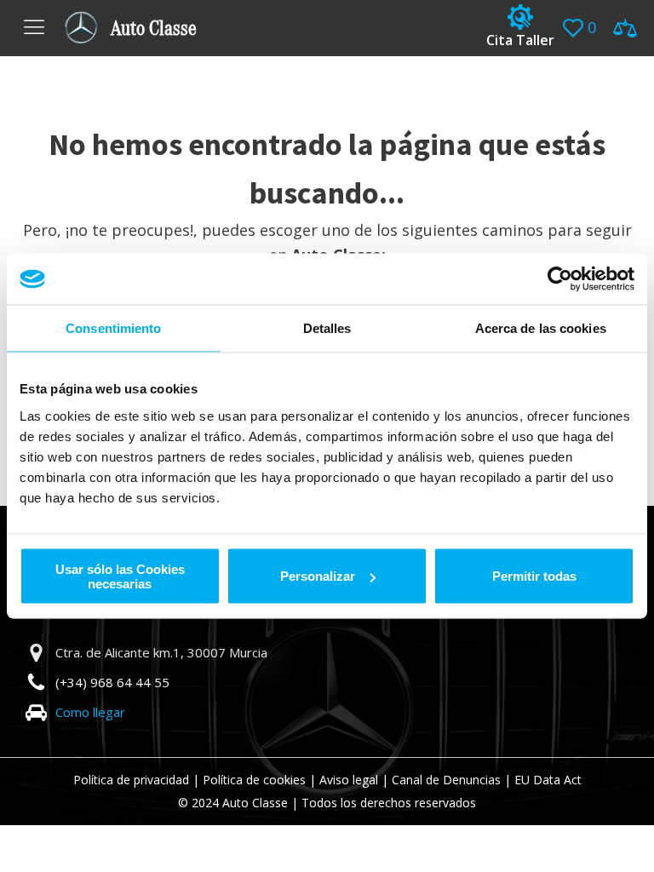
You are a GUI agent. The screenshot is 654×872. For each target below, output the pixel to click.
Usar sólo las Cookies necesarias (120, 575)
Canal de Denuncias (446, 780)
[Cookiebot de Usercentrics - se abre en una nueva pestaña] (559, 279)
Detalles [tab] (327, 328)
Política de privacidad (131, 780)
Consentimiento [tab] (113, 328)
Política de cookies (254, 780)
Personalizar (317, 576)
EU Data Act (548, 780)
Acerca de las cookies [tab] (540, 328)
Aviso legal (348, 780)
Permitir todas (534, 576)
